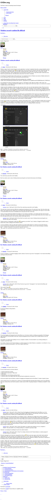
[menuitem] (9, 11)
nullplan (2, 292)
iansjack (2, 158)
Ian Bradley (8, 486)
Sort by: (11, 456)
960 (6, 51)
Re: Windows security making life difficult (11, 166)
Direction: (20, 456)
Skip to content (3, 7)
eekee (1, 47)
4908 (7, 162)
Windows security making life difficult (12, 30)
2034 (7, 296)
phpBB (6, 488)
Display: (3, 456)
